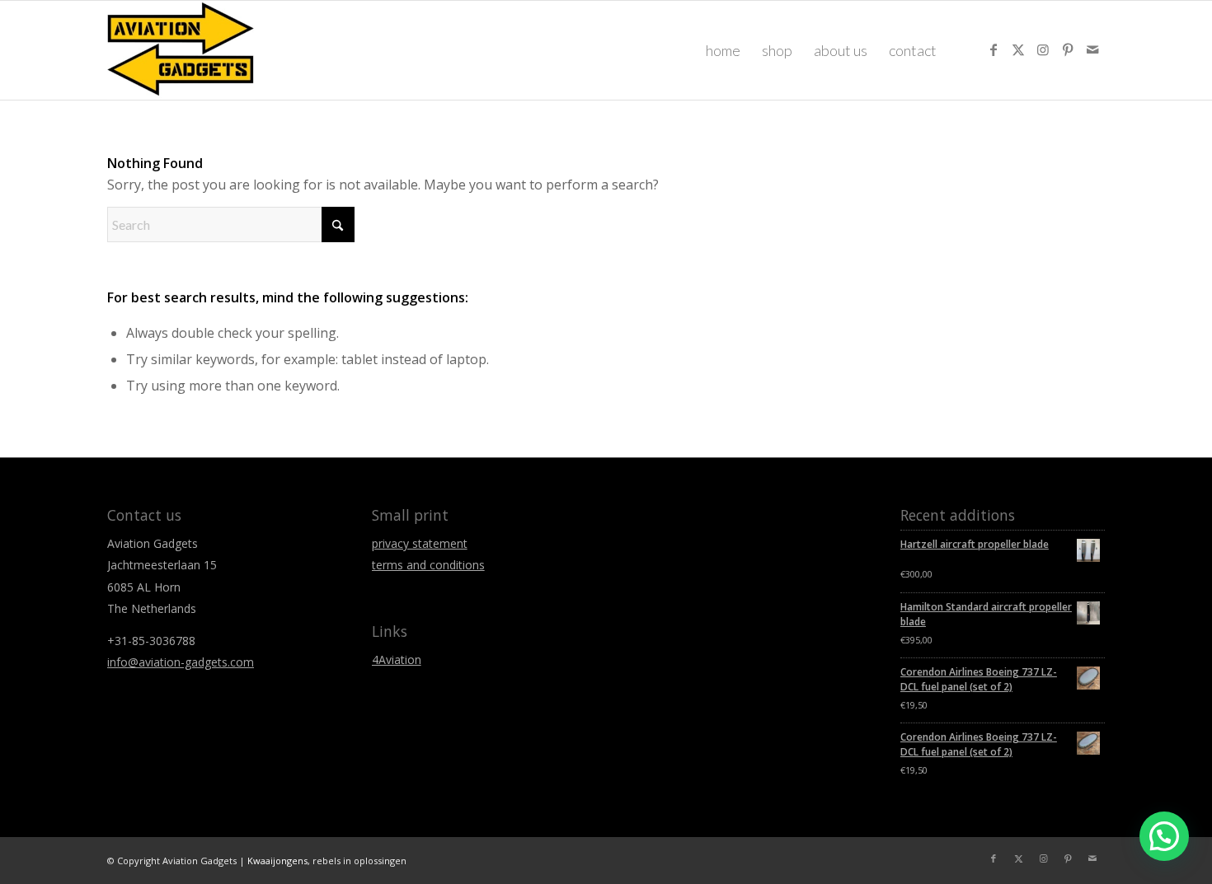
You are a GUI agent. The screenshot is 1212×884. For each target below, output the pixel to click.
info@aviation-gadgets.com (180, 662)
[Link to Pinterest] (1067, 49)
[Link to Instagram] (1043, 49)
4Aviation (396, 659)
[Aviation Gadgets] (181, 50)
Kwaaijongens (277, 860)
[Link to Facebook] (993, 49)
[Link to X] (1018, 49)
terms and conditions (428, 565)
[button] (1164, 836)
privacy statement (419, 543)
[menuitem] (723, 50)
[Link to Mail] (1092, 49)
